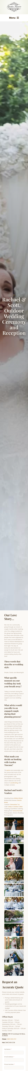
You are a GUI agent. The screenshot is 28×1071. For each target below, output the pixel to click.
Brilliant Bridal (18, 798)
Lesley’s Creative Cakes (15, 807)
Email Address (8, 1057)
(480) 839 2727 (11, 1039)
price (8, 770)
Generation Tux (15, 804)
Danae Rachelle (17, 811)
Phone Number (9, 1064)
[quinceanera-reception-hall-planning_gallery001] (14, 2)
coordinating (14, 783)
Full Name (7, 1049)
